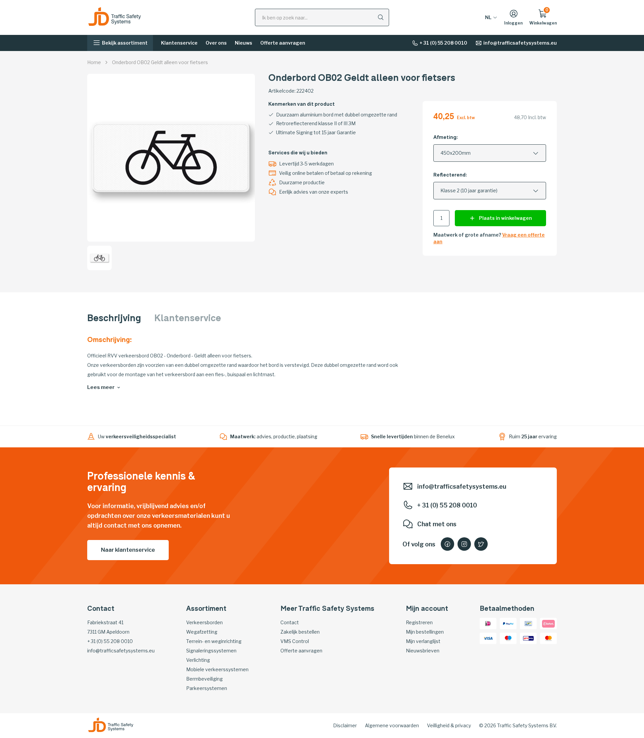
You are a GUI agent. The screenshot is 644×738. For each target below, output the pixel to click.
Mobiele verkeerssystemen (217, 669)
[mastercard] (548, 638)
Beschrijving (114, 319)
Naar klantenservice (128, 550)
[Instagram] (464, 544)
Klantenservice (179, 43)
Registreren (419, 622)
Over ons (216, 43)
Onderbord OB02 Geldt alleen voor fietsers (160, 62)
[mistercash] (528, 623)
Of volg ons (418, 544)
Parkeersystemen (206, 688)
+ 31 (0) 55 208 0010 (443, 43)
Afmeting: (445, 137)
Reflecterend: (450, 175)
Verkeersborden (204, 622)
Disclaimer (345, 725)
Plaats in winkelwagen (505, 218)
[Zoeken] (380, 17)
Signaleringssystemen (211, 650)
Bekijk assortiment (125, 43)
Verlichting (198, 660)
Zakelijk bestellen (300, 632)
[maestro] (508, 638)
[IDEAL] (488, 623)
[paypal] (508, 623)
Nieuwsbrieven (422, 650)
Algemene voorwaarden (392, 725)
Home (94, 62)
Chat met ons (437, 524)
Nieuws (243, 43)
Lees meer (101, 387)
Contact (289, 622)
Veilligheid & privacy (449, 725)
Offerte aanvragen (282, 43)
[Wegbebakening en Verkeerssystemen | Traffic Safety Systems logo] (114, 17)
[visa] (488, 638)
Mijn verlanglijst (423, 641)
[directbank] (548, 623)
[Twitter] (481, 544)
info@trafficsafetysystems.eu (520, 43)
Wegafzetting (201, 632)
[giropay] (528, 638)
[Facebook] (447, 544)
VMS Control (294, 641)
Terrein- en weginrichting (213, 641)
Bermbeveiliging (204, 679)
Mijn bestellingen (425, 632)
